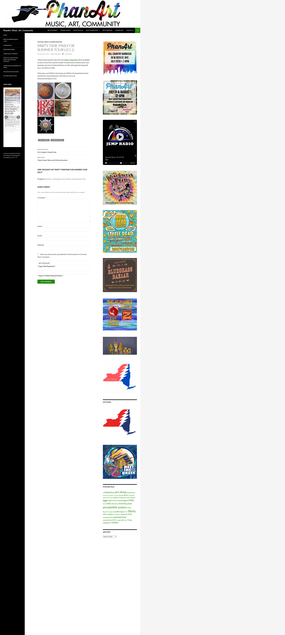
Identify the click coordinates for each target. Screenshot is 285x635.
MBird (110, 500)
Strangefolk (7, 45)
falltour (116, 497)
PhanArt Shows (65, 30)
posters (122, 507)
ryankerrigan (118, 511)
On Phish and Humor (10, 76)
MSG (131, 500)
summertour (119, 517)
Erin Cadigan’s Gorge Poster (47, 151)
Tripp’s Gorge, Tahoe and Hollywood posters (52, 159)
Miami (115, 501)
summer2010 (126, 514)
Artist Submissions (92, 30)
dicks (126, 495)
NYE (108, 503)
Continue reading (11, 133)
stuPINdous (117, 514)
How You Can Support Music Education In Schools (10, 59)
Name (40, 226)
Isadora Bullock (130, 498)
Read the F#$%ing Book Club (10, 40)
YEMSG (114, 522)
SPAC (105, 514)
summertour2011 (57, 140)
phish (129, 503)
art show (120, 492)
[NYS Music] (120, 422)
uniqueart (107, 523)
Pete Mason (56, 54)
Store (5, 35)
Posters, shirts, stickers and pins (49, 42)
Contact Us (129, 30)
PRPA (129, 508)
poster (113, 507)
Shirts (132, 511)
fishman (122, 498)
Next (18, 117)
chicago (121, 495)
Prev (6, 117)
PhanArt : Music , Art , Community (18, 30)
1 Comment (68, 54)
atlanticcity (131, 493)
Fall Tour (110, 498)
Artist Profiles (78, 30)
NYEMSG (123, 504)
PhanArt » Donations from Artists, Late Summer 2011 (65, 179)
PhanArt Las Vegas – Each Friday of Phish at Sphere (12, 93)
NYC (104, 504)
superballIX (120, 520)
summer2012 (108, 517)
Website (40, 245)
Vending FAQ (119, 30)
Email (40, 235)
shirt (126, 512)
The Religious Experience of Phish (12, 66)
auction (105, 495)
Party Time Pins (70, 60)
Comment (41, 198)
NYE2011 (115, 504)
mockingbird (123, 500)
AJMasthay (109, 492)
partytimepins (44, 140)
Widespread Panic (9, 49)
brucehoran (111, 495)
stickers (111, 514)
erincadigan (131, 495)
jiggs (105, 500)
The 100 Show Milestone (11, 71)
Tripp (129, 520)
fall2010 (105, 497)
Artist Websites (107, 30)
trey (125, 520)
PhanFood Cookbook (10, 53)
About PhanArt (52, 30)
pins (105, 507)
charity (116, 495)
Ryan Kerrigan (108, 512)
